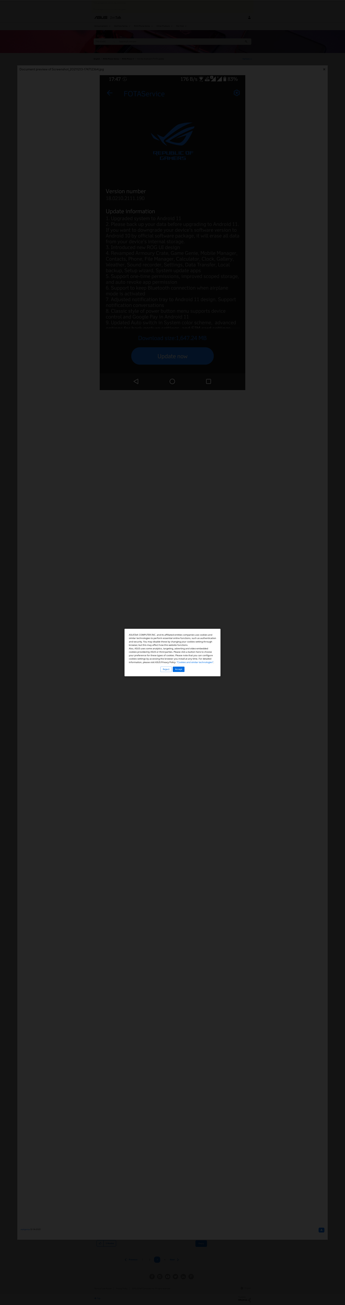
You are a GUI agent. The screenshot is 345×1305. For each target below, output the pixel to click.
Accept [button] (178, 669)
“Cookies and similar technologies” (195, 662)
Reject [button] (166, 669)
